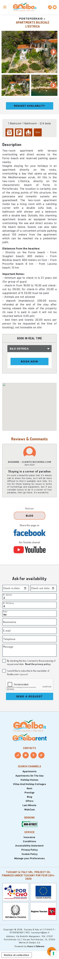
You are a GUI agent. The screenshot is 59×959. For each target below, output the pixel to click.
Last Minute (29, 805)
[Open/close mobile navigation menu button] (4, 7)
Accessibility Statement (29, 845)
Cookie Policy (30, 854)
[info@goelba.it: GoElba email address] (55, 7)
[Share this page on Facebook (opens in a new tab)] (29, 532)
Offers (29, 801)
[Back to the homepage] (24, 7)
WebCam (29, 809)
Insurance (29, 837)
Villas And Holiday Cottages (29, 784)
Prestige (30, 792)
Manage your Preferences (29, 858)
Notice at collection (16, 955)
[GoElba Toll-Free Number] (29, 824)
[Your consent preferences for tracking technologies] (53, 953)
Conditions (29, 841)
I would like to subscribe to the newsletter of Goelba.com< (28, 672)
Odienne (40, 946)
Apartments (29, 771)
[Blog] (41, 755)
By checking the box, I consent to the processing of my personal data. (31, 662)
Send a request (29, 696)
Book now (29, 361)
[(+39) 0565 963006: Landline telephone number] (50, 7)
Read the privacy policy (38, 664)
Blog (29, 796)
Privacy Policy (29, 849)
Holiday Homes (29, 779)
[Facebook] (33, 755)
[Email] (26, 755)
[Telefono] (18, 755)
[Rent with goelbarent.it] (29, 737)
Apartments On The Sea (29, 775)
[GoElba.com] (29, 726)
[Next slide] (53, 52)
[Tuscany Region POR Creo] (15, 891)
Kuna (30, 946)
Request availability (29, 105)
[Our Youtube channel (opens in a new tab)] (29, 549)
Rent (29, 788)
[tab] (16, 85)
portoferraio (31, 18)
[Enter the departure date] (53, 588)
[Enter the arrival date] (25, 588)
